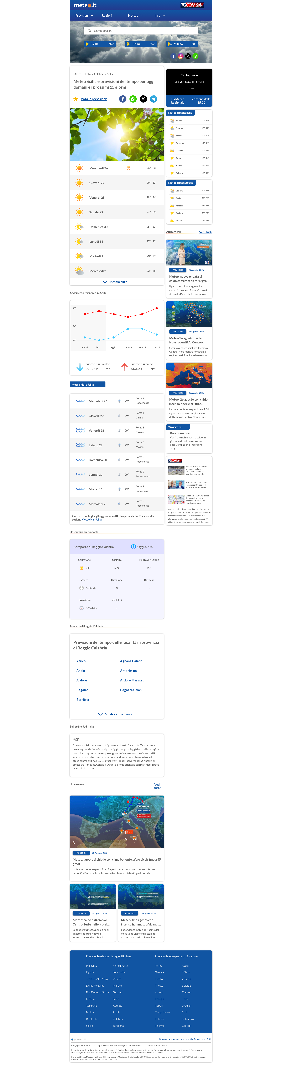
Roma (185, 999)
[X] (188, 56)
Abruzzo (117, 1005)
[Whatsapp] (133, 99)
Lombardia (119, 972)
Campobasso (162, 1012)
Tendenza (81, 853)
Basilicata (91, 1018)
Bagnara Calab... (132, 690)
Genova (159, 972)
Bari (184, 1012)
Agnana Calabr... (132, 661)
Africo (81, 661)
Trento (159, 979)
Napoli (159, 1005)
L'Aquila (186, 1005)
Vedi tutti (205, 232)
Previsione (178, 270)
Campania (91, 1005)
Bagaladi (82, 690)
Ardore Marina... (132, 680)
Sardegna (118, 1025)
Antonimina (128, 671)
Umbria (90, 999)
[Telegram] (153, 99)
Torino (158, 965)
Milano (186, 972)
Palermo (159, 1025)
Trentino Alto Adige (97, 979)
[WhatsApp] (195, 56)
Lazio (116, 999)
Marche (117, 985)
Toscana (117, 992)
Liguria (90, 972)
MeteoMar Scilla (92, 519)
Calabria (118, 1018)
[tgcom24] (192, 5)
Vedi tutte (157, 786)
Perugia (159, 999)
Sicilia (89, 1025)
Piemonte (91, 965)
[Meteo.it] (85, 5)
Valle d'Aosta (120, 965)
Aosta (185, 965)
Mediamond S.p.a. (94, 1057)
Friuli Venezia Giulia (97, 992)
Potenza (159, 1018)
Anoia (80, 671)
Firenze (186, 992)
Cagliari (186, 1025)
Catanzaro (188, 1018)
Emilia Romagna (95, 985)
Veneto (117, 979)
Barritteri (83, 700)
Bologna (186, 985)
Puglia (116, 1012)
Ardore (81, 680)
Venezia (186, 979)
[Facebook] (173, 56)
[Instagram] (181, 56)
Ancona (159, 992)
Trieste (159, 985)
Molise (90, 1012)
